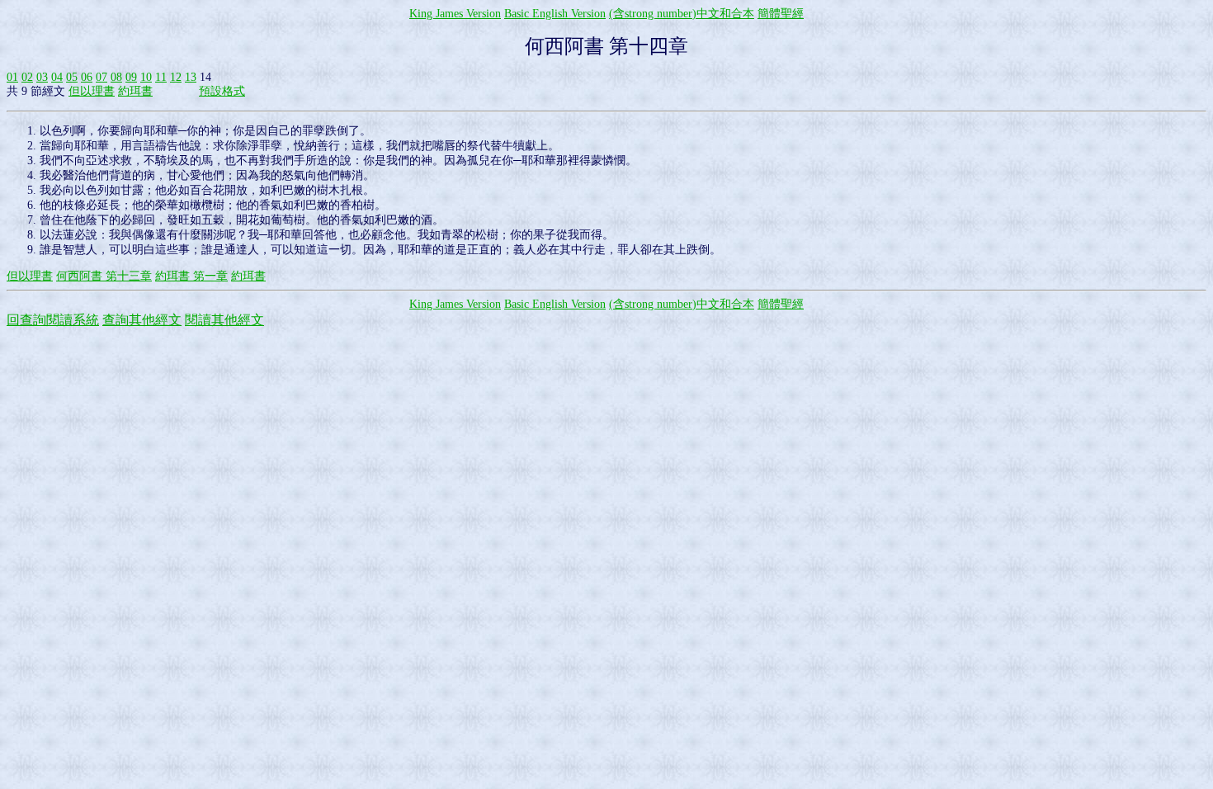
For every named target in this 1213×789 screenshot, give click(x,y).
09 (131, 77)
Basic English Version (555, 13)
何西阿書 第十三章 (104, 276)
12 (176, 77)
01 (12, 77)
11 (161, 77)
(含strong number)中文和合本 (681, 13)
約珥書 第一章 (191, 276)
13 (190, 77)
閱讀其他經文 (224, 320)
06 (86, 77)
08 (116, 77)
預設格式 (222, 91)
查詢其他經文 (142, 320)
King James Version (455, 13)
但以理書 (91, 91)
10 (146, 77)
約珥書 (135, 91)
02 (27, 77)
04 (57, 77)
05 (72, 77)
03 (42, 77)
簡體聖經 (781, 13)
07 (101, 77)
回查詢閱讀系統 (53, 320)
